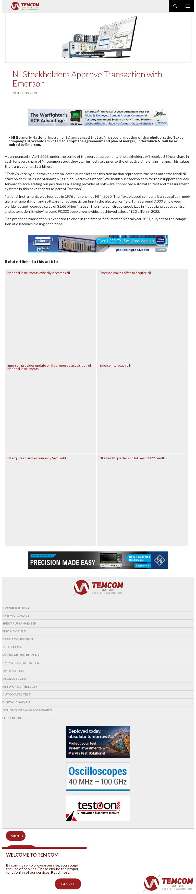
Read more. (60, 872)
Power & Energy (16, 607)
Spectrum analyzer (19, 623)
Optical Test (13, 671)
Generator (11, 647)
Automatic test (16, 694)
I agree (68, 884)
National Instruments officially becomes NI (38, 273)
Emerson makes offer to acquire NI (125, 273)
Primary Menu (187, 6)
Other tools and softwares (27, 710)
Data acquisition (17, 639)
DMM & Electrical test (21, 663)
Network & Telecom (19, 686)
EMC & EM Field (14, 631)
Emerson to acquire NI (116, 365)
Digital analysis (16, 702)
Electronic (12, 718)
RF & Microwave (15, 615)
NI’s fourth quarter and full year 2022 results (133, 458)
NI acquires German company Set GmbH (37, 458)
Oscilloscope (14, 678)
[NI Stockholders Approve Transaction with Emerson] (98, 37)
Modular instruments (21, 655)
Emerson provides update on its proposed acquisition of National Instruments (49, 367)
